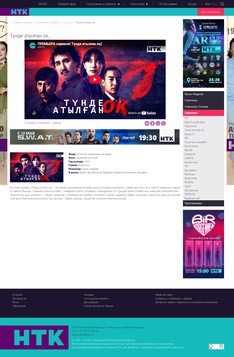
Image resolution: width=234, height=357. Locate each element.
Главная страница (22, 22)
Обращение (19, 305)
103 (186, 166)
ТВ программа (168, 4)
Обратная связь (164, 294)
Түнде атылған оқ (85, 22)
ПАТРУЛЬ (190, 194)
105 (186, 118)
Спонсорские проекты (96, 298)
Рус (214, 4)
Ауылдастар (191, 190)
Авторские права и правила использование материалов (186, 302)
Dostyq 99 (190, 154)
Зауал (188, 186)
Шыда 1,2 (190, 134)
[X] (163, 123)
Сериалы (68, 22)
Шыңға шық (191, 162)
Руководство (19, 298)
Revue (16, 302)
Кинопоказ (137, 4)
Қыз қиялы (190, 170)
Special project (210, 12)
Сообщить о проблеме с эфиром (42, 122)
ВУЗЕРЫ (189, 182)
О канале (18, 294)
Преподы (190, 174)
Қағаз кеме (191, 178)
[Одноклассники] (152, 123)
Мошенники (191, 146)
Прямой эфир (67, 4)
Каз (207, 4)
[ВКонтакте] (147, 123)
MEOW (188, 150)
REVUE (43, 4)
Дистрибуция (91, 302)
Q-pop (192, 4)
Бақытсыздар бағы (195, 122)
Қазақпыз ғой (192, 198)
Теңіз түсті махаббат (196, 142)
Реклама (88, 294)
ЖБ (186, 138)
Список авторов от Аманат (98, 305)
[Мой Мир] (158, 123)
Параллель (191, 126)
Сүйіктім (189, 158)
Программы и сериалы (101, 4)
